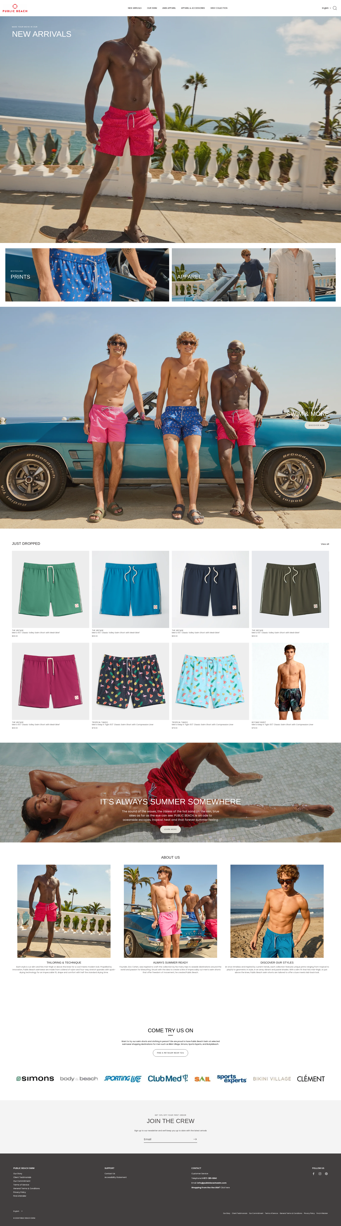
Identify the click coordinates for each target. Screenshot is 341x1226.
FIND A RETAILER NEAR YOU (170, 1053)
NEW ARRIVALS (135, 8)
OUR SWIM (152, 8)
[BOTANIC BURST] (290, 681)
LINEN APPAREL (169, 8)
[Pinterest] (326, 1173)
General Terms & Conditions (26, 1188)
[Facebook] (313, 1173)
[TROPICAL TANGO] (130, 681)
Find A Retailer (19, 1196)
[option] (170, 129)
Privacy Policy (19, 1192)
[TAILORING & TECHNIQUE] (64, 911)
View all (325, 544)
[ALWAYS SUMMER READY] (170, 911)
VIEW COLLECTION (218, 8)
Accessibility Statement (116, 1177)
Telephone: (204, 1178)
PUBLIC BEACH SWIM (27, 1218)
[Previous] (4, 130)
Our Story (17, 1173)
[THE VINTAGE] (50, 589)
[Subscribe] (195, 1139)
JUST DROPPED (26, 544)
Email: (208, 1183)
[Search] (335, 8)
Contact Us (110, 1173)
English (325, 8)
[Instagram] (320, 1173)
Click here (225, 1187)
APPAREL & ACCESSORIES (193, 8)
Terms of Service (21, 1184)
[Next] (337, 130)
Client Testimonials (22, 1177)
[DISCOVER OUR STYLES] (277, 911)
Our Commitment (21, 1181)
